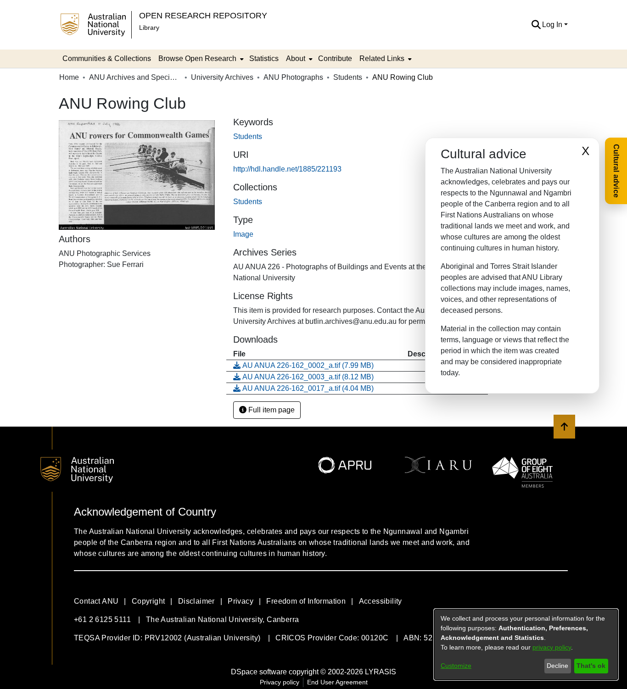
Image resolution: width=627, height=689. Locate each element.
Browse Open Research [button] (197, 58)
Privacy (240, 601)
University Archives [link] (222, 77)
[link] (247, 202)
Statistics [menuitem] (264, 58)
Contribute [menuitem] (335, 58)
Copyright (148, 601)
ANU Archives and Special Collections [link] (135, 77)
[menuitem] (200, 59)
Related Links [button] (381, 58)
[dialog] (526, 644)
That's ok (591, 665)
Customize (456, 665)
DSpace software (259, 672)
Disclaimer (196, 601)
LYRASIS (380, 672)
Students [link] (347, 77)
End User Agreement (337, 682)
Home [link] (69, 77)
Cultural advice (616, 171)
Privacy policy (279, 682)
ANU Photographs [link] (293, 77)
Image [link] (243, 234)
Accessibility (380, 601)
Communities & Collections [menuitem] (106, 58)
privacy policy (551, 647)
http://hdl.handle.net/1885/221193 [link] (287, 169)
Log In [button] (553, 24)
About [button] (295, 58)
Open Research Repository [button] (203, 15)
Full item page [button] (270, 410)
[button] (536, 24)
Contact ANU (96, 601)
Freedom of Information (306, 601)
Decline (557, 665)
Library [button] (149, 27)
